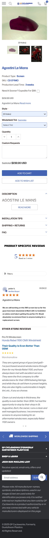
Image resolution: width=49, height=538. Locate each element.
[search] (10, 3)
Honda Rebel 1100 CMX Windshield (21, 340)
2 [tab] (25, 426)
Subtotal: (6, 163)
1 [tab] (23, 426)
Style (5, 108)
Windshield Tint (14, 119)
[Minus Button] (4, 136)
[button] (42, 477)
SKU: (4, 80)
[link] (39, 3)
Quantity (6, 131)
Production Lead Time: (13, 84)
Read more (25, 103)
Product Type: (9, 76)
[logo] (25, 3)
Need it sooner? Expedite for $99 (19, 90)
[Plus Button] (18, 136)
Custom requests (11, 142)
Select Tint (8, 125)
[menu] (4, 3)
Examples (22, 120)
